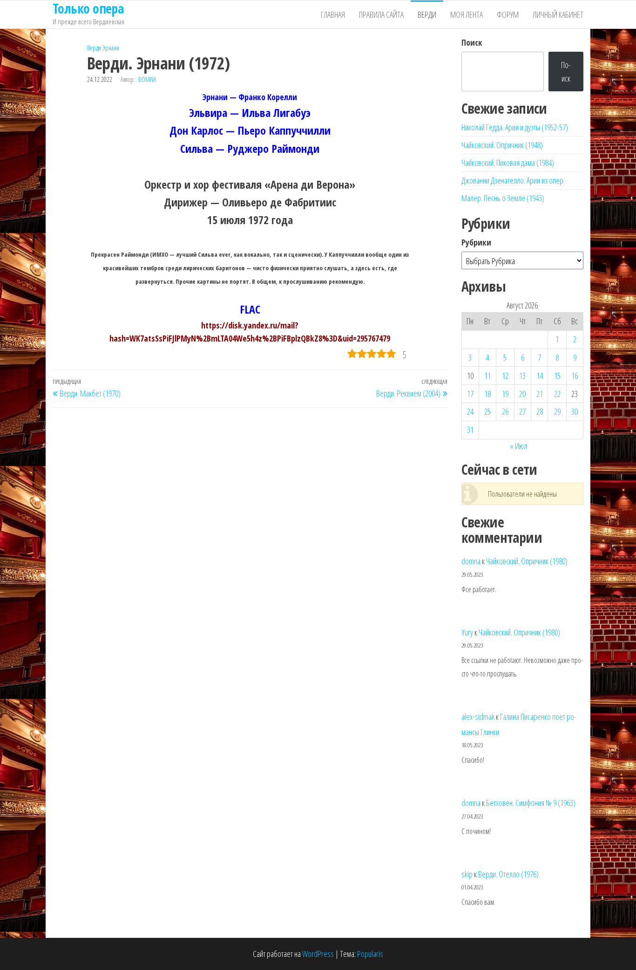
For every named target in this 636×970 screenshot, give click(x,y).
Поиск (471, 42)
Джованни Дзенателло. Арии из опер (512, 180)
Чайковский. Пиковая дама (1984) (507, 162)
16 (574, 375)
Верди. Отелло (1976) (508, 874)
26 (505, 411)
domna (147, 79)
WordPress (318, 953)
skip (467, 874)
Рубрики (476, 242)
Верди (427, 14)
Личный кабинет (558, 14)
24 (470, 411)
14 (539, 375)
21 (539, 393)
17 (470, 393)
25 (487, 411)
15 (557, 375)
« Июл (518, 445)
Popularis (370, 953)
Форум (508, 14)
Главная (333, 14)
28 (539, 411)
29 (557, 411)
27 (522, 411)
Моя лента (466, 14)
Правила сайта (381, 14)
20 (522, 393)
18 (487, 393)
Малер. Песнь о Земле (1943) (502, 198)
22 (557, 393)
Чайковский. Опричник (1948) (502, 144)
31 (470, 429)
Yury (467, 632)
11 (487, 375)
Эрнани (110, 47)
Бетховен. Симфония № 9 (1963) (530, 802)
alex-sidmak (477, 716)
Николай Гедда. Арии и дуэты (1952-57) (514, 127)
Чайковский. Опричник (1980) (527, 561)
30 (574, 411)
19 (505, 393)
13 (522, 375)
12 (505, 375)
